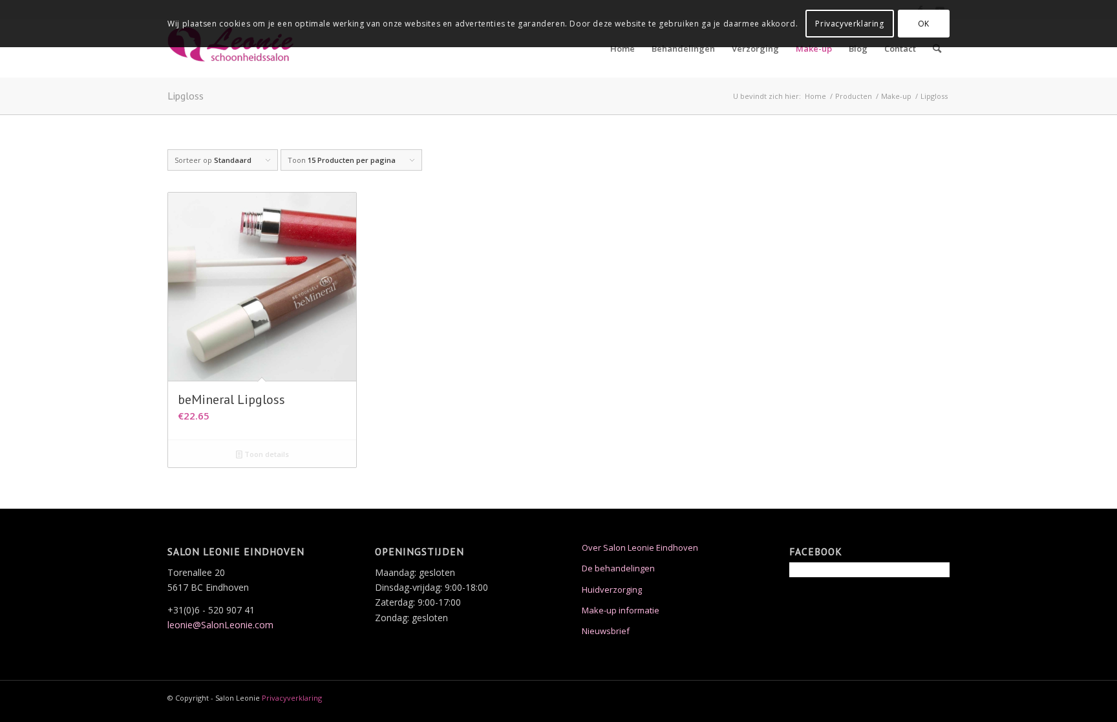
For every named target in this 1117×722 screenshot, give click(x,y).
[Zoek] (937, 48)
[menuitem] (622, 48)
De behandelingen (618, 568)
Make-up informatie (620, 610)
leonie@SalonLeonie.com (220, 625)
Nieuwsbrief (606, 631)
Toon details (265, 454)
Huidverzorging (612, 589)
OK (924, 23)
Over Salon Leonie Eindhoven (640, 547)
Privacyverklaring (292, 698)
